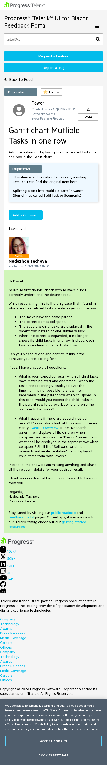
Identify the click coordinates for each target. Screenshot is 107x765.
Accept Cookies (53, 741)
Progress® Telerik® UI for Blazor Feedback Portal (46, 21)
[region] (53, 732)
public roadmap (63, 512)
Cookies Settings (53, 755)
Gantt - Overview (44, 427)
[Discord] (3, 592)
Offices (6, 647)
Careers (6, 642)
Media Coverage (13, 638)
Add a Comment (25, 215)
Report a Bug (53, 67)
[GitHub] (3, 586)
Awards (6, 628)
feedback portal (21, 517)
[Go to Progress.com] (17, 544)
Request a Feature (53, 56)
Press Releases (12, 633)
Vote (88, 117)
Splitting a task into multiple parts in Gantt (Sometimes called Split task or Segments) (48, 193)
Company (7, 619)
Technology (9, 623)
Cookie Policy (43, 724)
